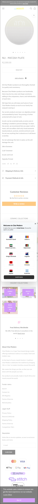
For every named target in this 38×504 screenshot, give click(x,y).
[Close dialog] (35, 223)
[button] (11, 238)
